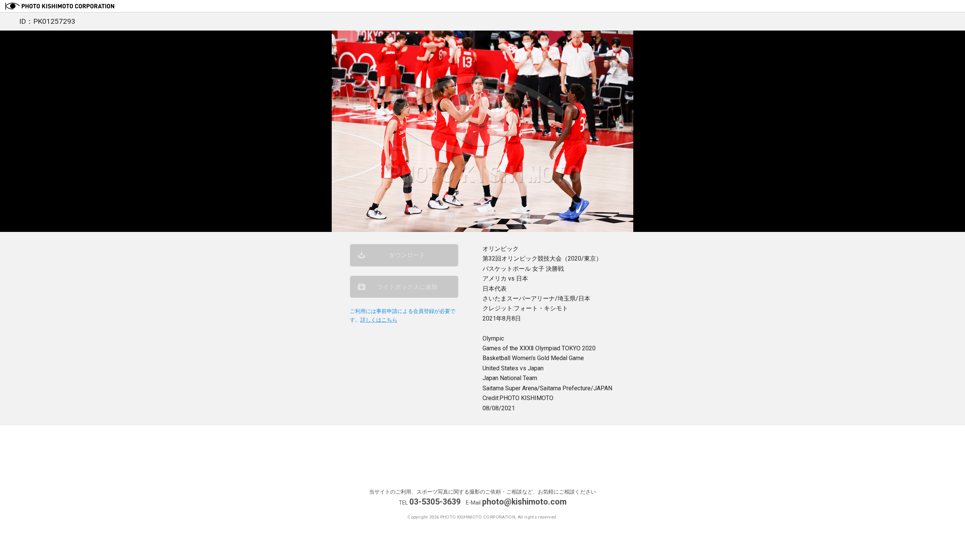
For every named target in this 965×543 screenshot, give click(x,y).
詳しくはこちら (378, 320)
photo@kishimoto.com (524, 501)
